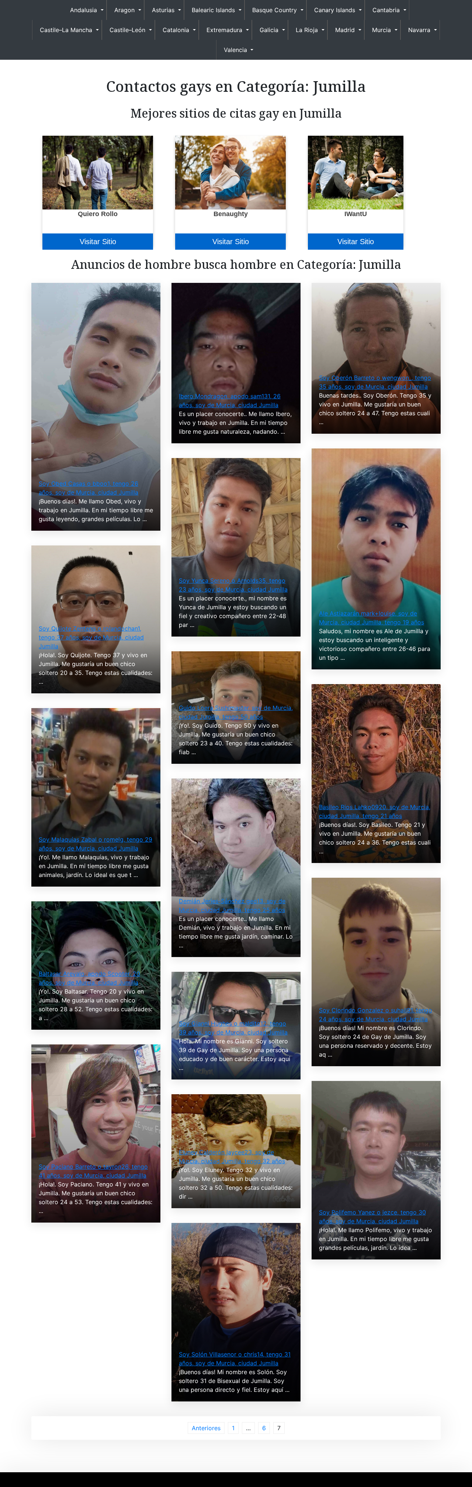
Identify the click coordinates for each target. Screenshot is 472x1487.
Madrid (345, 30)
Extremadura (224, 30)
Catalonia (176, 30)
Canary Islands (334, 10)
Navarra (419, 30)
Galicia (269, 30)
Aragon (124, 10)
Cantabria (386, 10)
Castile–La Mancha (66, 30)
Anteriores (206, 1428)
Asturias (163, 10)
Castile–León (127, 30)
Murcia (381, 30)
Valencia (235, 49)
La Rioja (307, 30)
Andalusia (83, 10)
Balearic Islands (213, 10)
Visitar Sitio (98, 242)
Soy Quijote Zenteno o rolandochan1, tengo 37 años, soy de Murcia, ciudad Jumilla (91, 637)
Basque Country (274, 10)
